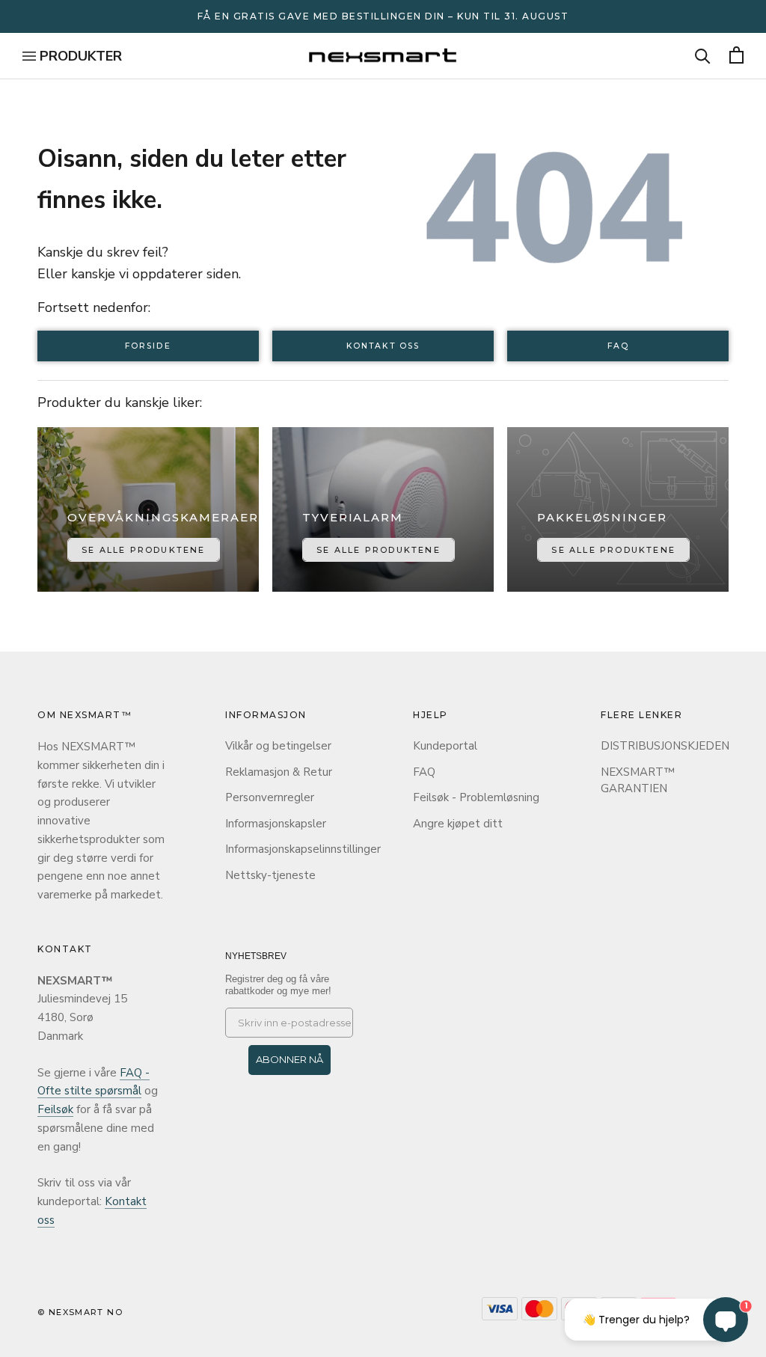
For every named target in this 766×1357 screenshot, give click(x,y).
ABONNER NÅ (289, 1059)
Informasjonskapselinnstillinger (289, 849)
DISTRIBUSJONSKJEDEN (665, 745)
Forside (148, 346)
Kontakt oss (383, 346)
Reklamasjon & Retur (278, 772)
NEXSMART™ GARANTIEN (638, 781)
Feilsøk (55, 1109)
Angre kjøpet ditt (458, 823)
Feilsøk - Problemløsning (476, 797)
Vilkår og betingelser (278, 745)
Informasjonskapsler (275, 823)
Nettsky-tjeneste (270, 875)
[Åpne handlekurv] (736, 56)
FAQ (618, 346)
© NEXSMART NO (80, 1312)
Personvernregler (269, 797)
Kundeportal (445, 745)
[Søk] (703, 56)
